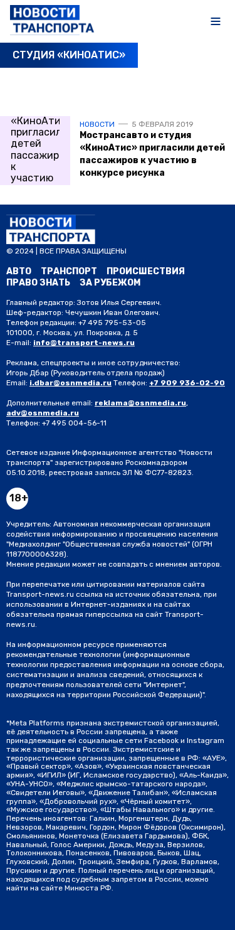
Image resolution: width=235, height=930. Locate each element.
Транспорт (69, 271)
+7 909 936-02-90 (187, 382)
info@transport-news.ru (84, 342)
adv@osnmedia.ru (42, 413)
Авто (18, 271)
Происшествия (146, 271)
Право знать (38, 282)
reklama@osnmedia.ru (140, 402)
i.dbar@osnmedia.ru (70, 382)
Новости (97, 124)
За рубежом (110, 282)
